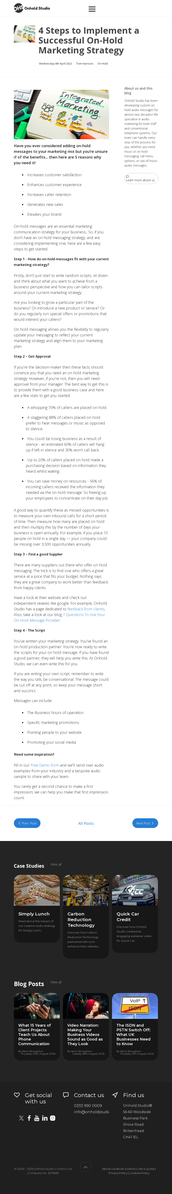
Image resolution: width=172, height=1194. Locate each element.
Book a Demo (126, 1168)
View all (56, 864)
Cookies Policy (139, 1173)
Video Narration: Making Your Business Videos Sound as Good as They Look (85, 1034)
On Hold (103, 63)
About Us (108, 1168)
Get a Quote (146, 1168)
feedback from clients (86, 608)
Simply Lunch (34, 913)
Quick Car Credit (128, 916)
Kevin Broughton (32, 1051)
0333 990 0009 (88, 1105)
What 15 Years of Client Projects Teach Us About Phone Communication (34, 1034)
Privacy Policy (118, 1173)
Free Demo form (45, 765)
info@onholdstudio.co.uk (97, 1112)
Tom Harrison (84, 63)
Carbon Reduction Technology (81, 919)
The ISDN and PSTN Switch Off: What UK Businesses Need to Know (133, 1034)
